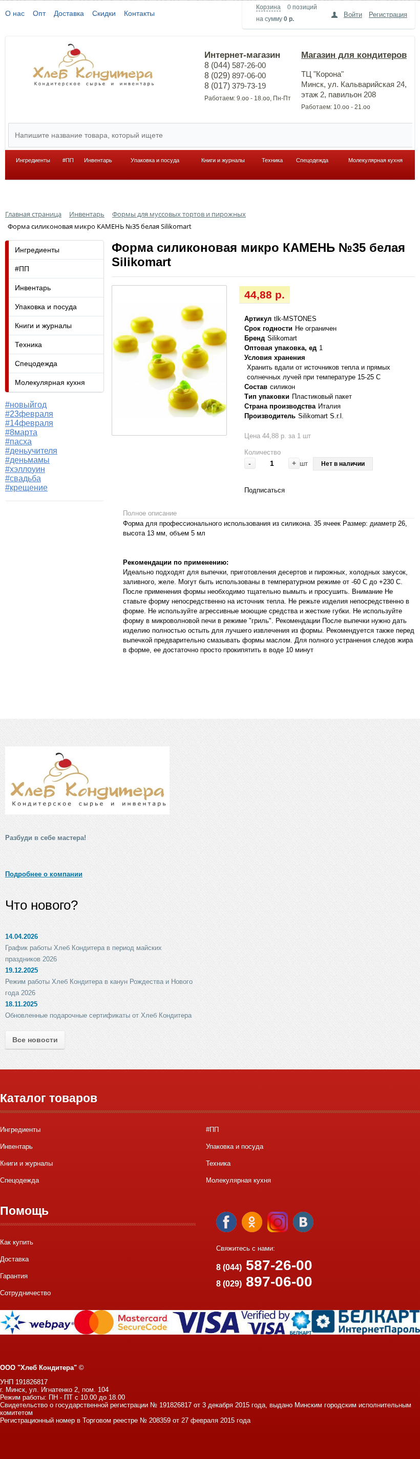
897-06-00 (264, 1282)
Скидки (104, 13)
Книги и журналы (223, 160)
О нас (15, 13)
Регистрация (388, 14)
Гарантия (14, 1276)
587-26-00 (264, 1265)
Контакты (139, 13)
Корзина (268, 7)
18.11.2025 (21, 1004)
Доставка (69, 13)
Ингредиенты (33, 160)
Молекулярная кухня (375, 160)
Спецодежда (312, 160)
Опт (39, 13)
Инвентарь (98, 160)
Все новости (35, 1040)
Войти (353, 14)
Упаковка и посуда (155, 160)
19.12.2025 (21, 970)
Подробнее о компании (43, 874)
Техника (272, 160)
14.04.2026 (21, 936)
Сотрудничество (25, 1293)
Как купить (16, 1242)
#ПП (68, 160)
